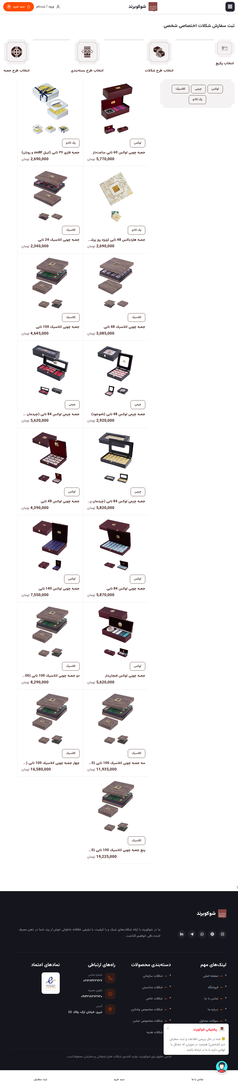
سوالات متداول (208, 1020)
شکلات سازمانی (153, 976)
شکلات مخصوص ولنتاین (147, 1009)
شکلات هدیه (155, 1032)
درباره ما (213, 1009)
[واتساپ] (202, 934)
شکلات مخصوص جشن (148, 1020)
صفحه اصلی (210, 976)
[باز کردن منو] (230, 7)
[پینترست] (212, 934)
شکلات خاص (154, 998)
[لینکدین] (181, 934)
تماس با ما (211, 998)
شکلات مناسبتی (152, 987)
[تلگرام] (192, 934)
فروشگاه (213, 987)
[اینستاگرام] (222, 934)
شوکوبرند (206, 914)
